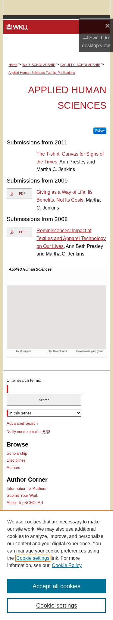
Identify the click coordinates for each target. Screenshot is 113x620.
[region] (56, 565)
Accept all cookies (56, 586)
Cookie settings (32, 558)
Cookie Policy (67, 565)
